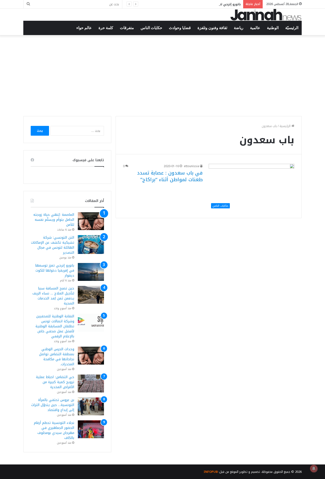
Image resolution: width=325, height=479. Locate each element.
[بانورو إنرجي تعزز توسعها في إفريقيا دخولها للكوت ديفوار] (91, 272)
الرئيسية (285, 126)
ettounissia (191, 166)
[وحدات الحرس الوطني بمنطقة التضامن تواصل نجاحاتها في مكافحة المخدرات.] (91, 356)
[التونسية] (266, 15)
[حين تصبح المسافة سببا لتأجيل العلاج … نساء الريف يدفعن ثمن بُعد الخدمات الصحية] (91, 295)
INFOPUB (211, 472)
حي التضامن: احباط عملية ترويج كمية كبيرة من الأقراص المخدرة (55, 382)
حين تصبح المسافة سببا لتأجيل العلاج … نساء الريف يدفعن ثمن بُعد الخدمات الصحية (53, 296)
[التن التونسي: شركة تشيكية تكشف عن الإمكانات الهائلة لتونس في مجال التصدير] (91, 244)
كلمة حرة (105, 28)
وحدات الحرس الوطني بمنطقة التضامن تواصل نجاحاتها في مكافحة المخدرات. (56, 356)
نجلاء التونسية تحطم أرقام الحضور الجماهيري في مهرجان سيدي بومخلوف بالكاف (54, 430)
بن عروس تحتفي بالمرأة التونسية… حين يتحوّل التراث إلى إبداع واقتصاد (52, 405)
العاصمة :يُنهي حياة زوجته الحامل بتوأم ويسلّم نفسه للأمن (53, 219)
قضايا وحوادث (180, 28)
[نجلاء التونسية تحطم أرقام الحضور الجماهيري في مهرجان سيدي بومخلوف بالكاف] (91, 429)
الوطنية (273, 28)
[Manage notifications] (314, 468)
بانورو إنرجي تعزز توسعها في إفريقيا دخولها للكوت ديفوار (198, 4)
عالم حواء (84, 28)
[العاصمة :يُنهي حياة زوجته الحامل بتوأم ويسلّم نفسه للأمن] (91, 221)
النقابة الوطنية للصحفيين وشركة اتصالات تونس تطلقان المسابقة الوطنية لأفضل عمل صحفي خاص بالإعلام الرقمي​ (54, 326)
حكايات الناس (151, 28)
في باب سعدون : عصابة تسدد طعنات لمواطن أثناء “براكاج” (170, 176)
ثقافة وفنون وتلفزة (212, 28)
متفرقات (127, 28)
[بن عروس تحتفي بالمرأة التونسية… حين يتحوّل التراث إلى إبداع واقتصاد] (91, 406)
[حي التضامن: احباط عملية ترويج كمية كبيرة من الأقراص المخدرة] (91, 383)
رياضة (238, 28)
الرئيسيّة (291, 28)
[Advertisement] (162, 75)
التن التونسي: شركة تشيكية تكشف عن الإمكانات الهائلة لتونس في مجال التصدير (52, 245)
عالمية (255, 28)
